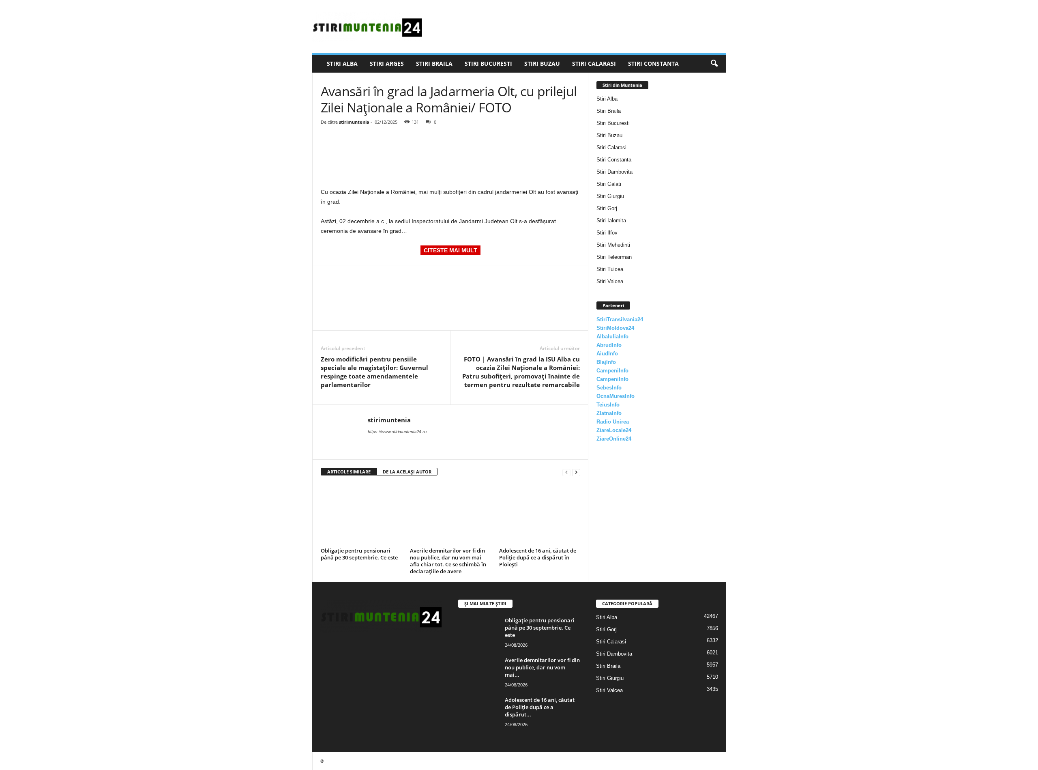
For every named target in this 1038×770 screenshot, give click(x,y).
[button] (714, 64)
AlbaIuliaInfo (612, 336)
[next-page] (576, 472)
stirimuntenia (354, 122)
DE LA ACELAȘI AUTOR (407, 472)
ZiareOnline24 (613, 439)
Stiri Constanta (653, 63)
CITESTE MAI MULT (450, 250)
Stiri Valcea (609, 281)
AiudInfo (607, 354)
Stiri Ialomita (611, 220)
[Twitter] (347, 144)
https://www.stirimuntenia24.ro (397, 431)
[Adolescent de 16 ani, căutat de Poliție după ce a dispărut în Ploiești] (539, 514)
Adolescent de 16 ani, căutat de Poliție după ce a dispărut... (540, 707)
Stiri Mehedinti (613, 245)
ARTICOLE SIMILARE (349, 472)
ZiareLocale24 (613, 430)
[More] (403, 144)
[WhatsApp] (385, 144)
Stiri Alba (342, 63)
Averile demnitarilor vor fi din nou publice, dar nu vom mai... (542, 667)
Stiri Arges (387, 63)
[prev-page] (566, 472)
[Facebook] (329, 144)
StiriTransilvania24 (619, 319)
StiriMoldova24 (615, 328)
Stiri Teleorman (614, 257)
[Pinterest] (366, 144)
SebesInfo (609, 388)
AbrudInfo (609, 345)
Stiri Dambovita (614, 172)
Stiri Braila (434, 63)
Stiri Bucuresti (488, 63)
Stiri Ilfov (607, 233)
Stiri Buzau (542, 63)
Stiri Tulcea (609, 269)
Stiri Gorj (606, 208)
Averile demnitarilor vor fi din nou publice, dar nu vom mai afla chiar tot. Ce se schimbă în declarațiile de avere (448, 561)
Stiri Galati (608, 184)
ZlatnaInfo (609, 413)
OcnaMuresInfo (615, 396)
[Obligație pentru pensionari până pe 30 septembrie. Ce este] (361, 514)
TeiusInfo (608, 405)
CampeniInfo (612, 371)
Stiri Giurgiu (610, 196)
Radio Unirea (612, 422)
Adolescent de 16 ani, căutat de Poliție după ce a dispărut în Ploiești (537, 557)
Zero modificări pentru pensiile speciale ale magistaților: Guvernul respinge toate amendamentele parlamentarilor (374, 372)
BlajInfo (606, 362)
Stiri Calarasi (594, 63)
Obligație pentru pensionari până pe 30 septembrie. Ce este (359, 554)
